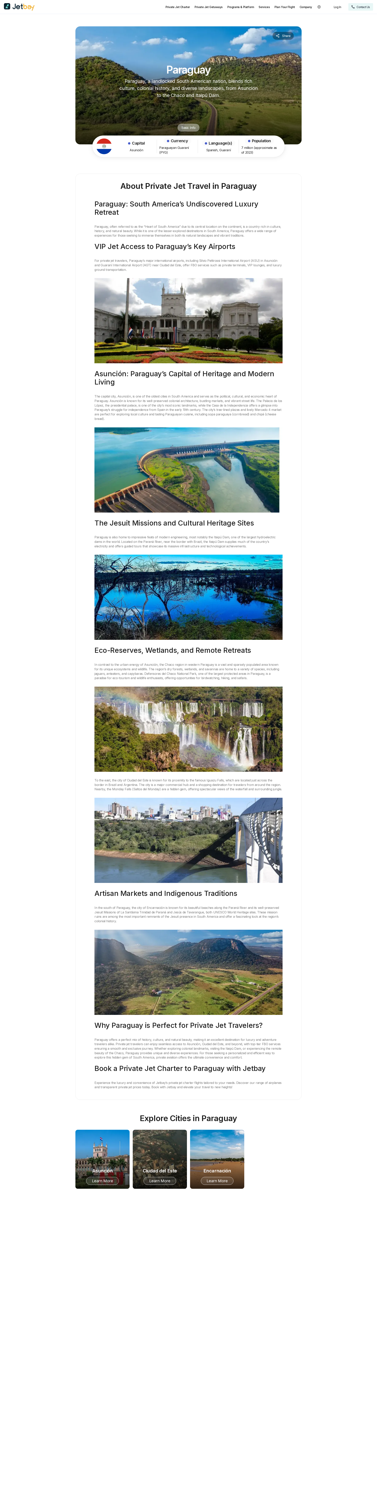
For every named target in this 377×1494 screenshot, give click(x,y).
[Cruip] (19, 7)
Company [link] (306, 7)
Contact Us (363, 7)
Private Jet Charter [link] (178, 7)
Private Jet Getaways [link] (209, 7)
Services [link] (264, 7)
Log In (337, 7)
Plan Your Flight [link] (285, 7)
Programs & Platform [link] (240, 7)
